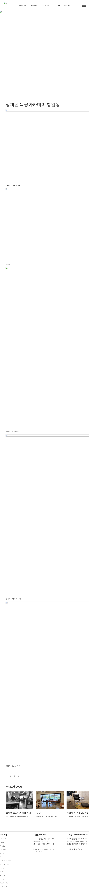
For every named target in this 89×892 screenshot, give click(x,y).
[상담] (50, 800)
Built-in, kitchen (5, 861)
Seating (2, 846)
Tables (2, 842)
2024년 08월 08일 (21, 816)
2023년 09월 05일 (12, 776)
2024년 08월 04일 (51, 816)
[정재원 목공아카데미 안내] (19, 800)
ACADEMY (3, 872)
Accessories (4, 864)
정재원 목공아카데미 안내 (18, 812)
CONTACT (3, 886)
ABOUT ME (4, 883)
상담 (38, 812)
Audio (2, 853)
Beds (2, 857)
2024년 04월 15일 (82, 816)
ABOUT (2, 879)
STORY (2, 875)
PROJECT (3, 868)
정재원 (10, 816)
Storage (3, 850)
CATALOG (3, 839)
